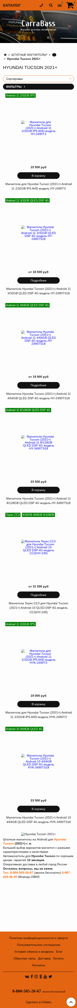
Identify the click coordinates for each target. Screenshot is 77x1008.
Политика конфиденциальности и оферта (38, 938)
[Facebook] (32, 976)
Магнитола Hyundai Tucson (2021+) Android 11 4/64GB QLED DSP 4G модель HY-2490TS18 (38, 396)
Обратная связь (24, 958)
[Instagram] (36, 976)
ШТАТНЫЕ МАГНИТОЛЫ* (29, 54)
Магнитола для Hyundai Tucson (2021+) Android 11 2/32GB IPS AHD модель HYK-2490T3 (38, 715)
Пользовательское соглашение (38, 944)
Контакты (38, 965)
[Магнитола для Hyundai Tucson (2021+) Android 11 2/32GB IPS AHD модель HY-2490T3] (38, 128)
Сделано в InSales (38, 1002)
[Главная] (5, 54)
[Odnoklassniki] (40, 976)
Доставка (44, 958)
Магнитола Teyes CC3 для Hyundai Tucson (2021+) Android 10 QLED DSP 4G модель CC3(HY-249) (38, 608)
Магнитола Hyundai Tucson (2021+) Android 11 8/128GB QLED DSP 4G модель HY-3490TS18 (38, 501)
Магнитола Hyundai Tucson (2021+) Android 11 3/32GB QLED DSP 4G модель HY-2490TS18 (38, 291)
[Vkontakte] (27, 976)
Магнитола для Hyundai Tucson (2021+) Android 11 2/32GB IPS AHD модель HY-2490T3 (38, 186)
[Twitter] (50, 976)
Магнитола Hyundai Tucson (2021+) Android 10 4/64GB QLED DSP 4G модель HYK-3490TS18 (38, 820)
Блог (59, 951)
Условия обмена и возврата (34, 951)
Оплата (58, 958)
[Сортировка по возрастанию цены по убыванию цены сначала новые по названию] (38, 78)
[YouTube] (45, 976)
